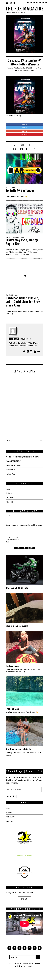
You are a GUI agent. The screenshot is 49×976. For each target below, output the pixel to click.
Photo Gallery (10, 497)
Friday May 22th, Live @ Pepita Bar (22, 241)
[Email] (46, 2)
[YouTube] (34, 2)
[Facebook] (28, 2)
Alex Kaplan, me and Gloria (18, 749)
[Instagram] (37, 2)
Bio (10, 516)
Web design (19, 966)
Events (13, 187)
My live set (20, 237)
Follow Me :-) (24, 898)
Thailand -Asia (10, 473)
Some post (9, 501)
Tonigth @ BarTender (20, 190)
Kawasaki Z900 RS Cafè (13, 461)
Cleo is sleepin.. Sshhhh (13, 465)
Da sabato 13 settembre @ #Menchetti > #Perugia (22, 456)
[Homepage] (43, 2)
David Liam (29, 70)
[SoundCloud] (40, 2)
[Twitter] (31, 2)
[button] (40, 440)
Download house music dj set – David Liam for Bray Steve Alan (23, 301)
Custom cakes (10, 469)
